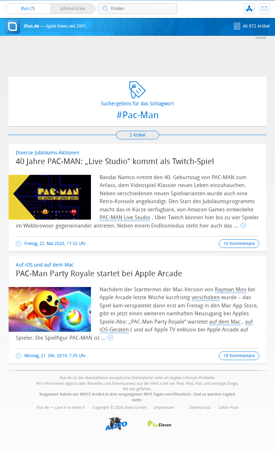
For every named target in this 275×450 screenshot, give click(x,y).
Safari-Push (228, 407)
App (249, 9)
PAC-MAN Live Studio (125, 217)
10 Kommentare (239, 243)
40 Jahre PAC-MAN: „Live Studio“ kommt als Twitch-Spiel (115, 161)
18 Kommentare (239, 355)
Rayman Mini (230, 289)
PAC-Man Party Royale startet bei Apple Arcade (99, 273)
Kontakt (264, 9)
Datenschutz (200, 407)
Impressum (164, 407)
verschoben (206, 297)
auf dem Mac (225, 322)
